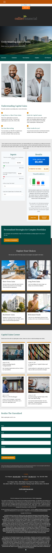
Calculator (14, 57)
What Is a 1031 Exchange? (10, 397)
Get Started (48, 57)
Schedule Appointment (8, 457)
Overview (3, 57)
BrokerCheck (38, 498)
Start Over (33, 217)
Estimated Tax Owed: (35, 168)
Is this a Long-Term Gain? (8, 183)
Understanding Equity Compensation (9, 365)
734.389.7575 (32, 476)
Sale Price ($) (6, 162)
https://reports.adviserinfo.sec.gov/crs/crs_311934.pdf (14, 529)
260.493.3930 (16, 476)
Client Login (26, 7)
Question (3, 446)
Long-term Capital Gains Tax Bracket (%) (12, 191)
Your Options (26, 57)
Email (2, 432)
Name (2, 425)
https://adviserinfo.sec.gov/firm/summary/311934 (13, 528)
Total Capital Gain (39, 159)
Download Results (44, 217)
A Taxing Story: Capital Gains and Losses (38, 365)
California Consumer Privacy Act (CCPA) (43, 509)
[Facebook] (26, 491)
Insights (37, 57)
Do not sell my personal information (40, 510)
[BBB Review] (25, 550)
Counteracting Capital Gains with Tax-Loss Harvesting (38, 397)
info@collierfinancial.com (26, 489)
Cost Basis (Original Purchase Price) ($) (9, 173)
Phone (2, 439)
